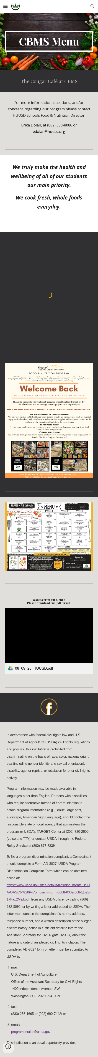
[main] (49, 41)
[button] (5, 6)
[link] (49, 641)
